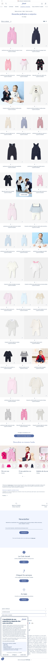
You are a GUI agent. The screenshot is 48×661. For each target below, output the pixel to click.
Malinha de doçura (42, 471)
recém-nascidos (29, 637)
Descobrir (24, 580)
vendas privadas (29, 645)
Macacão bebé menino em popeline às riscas (24, 309)
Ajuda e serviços (6, 608)
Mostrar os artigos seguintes (24, 435)
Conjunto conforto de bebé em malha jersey (12, 108)
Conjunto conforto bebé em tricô (40, 309)
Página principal (18, 11)
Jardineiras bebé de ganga (40, 367)
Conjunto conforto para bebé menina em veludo (24, 75)
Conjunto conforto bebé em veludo (12, 342)
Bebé (24, 11)
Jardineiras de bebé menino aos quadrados (12, 166)
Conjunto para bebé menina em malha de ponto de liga (8, 309)
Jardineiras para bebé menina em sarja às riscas (12, 50)
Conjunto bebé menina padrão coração (8, 367)
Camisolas (11, 6)
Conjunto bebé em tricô (24, 367)
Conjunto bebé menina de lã (36, 342)
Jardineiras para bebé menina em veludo (12, 226)
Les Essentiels (42, 645)
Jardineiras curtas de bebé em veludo (8, 133)
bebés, (37, 637)
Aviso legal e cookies (7, 615)
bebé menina (10, 485)
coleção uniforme (33, 651)
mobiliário (40, 642)
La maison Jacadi (6, 611)
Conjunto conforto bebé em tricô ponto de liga (36, 400)
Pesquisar (24, 599)
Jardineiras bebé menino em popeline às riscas (8, 425)
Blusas (5, 6)
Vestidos (17, 6)
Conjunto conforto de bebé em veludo (12, 284)
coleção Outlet (36, 643)
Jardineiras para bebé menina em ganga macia (36, 50)
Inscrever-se (24, 532)
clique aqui (33, 538)
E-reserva (28, 654)
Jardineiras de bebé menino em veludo (24, 251)
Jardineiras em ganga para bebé (40, 251)
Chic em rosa (5, 471)
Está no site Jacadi (24, 659)
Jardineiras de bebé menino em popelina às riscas (8, 251)
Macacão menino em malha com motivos (40, 75)
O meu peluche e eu (25, 471)
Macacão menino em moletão (8, 191)
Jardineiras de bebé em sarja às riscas (24, 133)
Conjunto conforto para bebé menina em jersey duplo (36, 284)
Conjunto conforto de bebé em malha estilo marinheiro (36, 226)
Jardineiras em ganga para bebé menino (36, 166)
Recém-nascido (29, 11)
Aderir (24, 562)
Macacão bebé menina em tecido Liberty (24, 425)
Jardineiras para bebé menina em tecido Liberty (8, 75)
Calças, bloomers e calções (37, 6)
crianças (32, 638)
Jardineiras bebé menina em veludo (12, 400)
